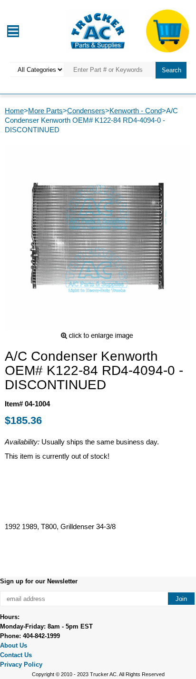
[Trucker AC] (98, 30)
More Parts (45, 111)
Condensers (86, 111)
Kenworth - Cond (135, 111)
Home (14, 111)
